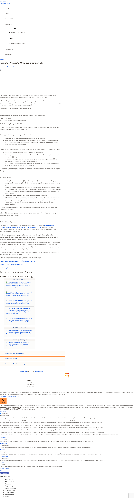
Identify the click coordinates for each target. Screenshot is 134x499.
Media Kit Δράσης (5, 268)
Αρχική (29, 380)
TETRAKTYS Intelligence (40, 371)
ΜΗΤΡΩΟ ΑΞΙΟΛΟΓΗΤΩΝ (18, 33)
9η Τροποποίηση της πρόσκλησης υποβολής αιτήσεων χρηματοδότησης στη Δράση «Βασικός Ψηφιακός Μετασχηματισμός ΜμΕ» (19, 293)
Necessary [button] (3, 411)
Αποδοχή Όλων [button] (15, 396)
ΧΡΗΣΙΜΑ (7, 24)
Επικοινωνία (30, 387)
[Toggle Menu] (15, 28)
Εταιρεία (29, 382)
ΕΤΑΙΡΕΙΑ (7, 8)
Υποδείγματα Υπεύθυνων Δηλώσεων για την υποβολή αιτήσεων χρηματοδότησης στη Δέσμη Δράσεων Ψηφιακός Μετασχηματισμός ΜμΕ (19, 332)
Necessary (5, 413)
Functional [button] (3, 437)
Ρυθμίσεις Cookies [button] (5, 396)
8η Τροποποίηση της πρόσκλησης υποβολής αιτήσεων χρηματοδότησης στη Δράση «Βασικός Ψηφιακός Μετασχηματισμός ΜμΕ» (19, 302)
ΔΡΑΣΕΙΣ (7, 13)
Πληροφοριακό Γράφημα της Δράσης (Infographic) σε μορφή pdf (17, 261)
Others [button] (2, 462)
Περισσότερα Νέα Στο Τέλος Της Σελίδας (11, 67)
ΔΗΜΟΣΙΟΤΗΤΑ (9, 49)
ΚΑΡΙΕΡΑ (13, 38)
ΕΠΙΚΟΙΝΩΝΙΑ (8, 54)
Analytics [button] (2, 450)
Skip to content (4, 1)
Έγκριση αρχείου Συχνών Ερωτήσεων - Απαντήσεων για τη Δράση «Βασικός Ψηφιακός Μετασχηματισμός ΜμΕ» (17, 344)
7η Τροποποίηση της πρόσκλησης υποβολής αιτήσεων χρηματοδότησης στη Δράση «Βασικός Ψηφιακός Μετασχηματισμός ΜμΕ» (19, 320)
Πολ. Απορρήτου (31, 384)
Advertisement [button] (4, 456)
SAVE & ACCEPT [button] (4, 469)
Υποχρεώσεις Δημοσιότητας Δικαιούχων (11, 264)
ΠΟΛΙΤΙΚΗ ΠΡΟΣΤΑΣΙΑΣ (18, 44)
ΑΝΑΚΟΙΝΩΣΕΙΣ (9, 19)
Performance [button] (3, 443)
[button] (11, 24)
